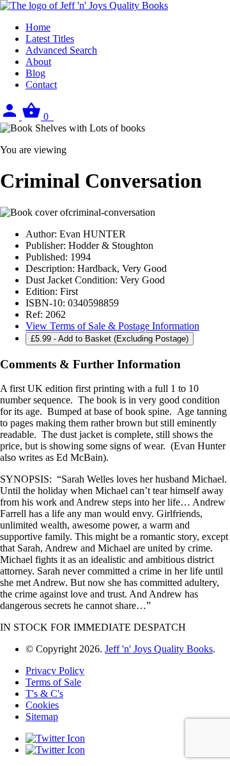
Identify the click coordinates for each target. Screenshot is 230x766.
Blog (35, 73)
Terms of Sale (53, 682)
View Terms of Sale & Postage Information (112, 325)
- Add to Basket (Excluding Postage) (109, 338)
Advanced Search (61, 50)
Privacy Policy (55, 670)
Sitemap (42, 716)
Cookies (42, 705)
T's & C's (44, 693)
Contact (41, 84)
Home (38, 27)
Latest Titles (50, 38)
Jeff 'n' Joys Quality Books (159, 648)
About (38, 61)
